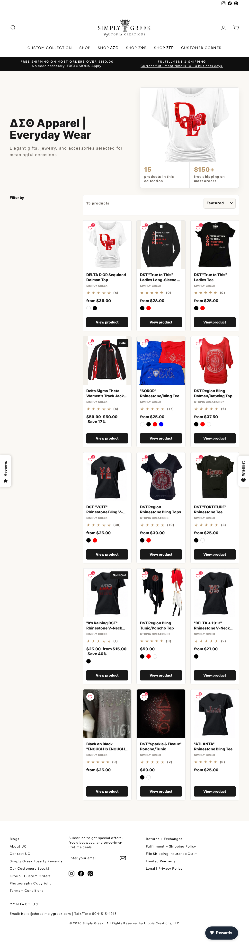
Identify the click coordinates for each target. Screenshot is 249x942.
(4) (116, 292)
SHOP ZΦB (136, 48)
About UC (18, 846)
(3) (223, 525)
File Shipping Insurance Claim (172, 854)
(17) (170, 408)
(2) (223, 641)
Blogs (14, 839)
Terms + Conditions (27, 890)
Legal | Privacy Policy (164, 868)
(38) (117, 525)
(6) (223, 408)
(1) (115, 641)
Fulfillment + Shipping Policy (171, 846)
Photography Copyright (30, 883)
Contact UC (20, 854)
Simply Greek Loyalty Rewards (36, 861)
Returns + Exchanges (164, 839)
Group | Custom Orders (30, 876)
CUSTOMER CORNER (201, 48)
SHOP (84, 48)
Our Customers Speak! (29, 868)
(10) (170, 525)
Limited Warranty (161, 861)
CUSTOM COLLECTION (49, 48)
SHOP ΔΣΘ (108, 48)
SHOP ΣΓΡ (164, 48)
